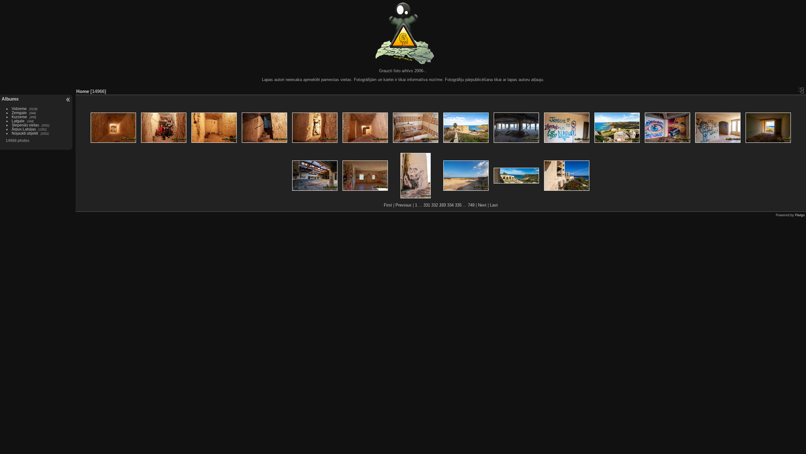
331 (426, 205)
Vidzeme (19, 109)
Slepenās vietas (25, 125)
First (388, 205)
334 (450, 205)
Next (482, 205)
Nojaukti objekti (25, 133)
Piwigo (800, 215)
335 (458, 205)
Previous (403, 205)
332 (434, 205)
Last (494, 205)
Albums (10, 99)
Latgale (18, 121)
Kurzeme (19, 117)
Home (82, 91)
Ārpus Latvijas (24, 129)
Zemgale (19, 113)
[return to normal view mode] (801, 90)
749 (471, 205)
